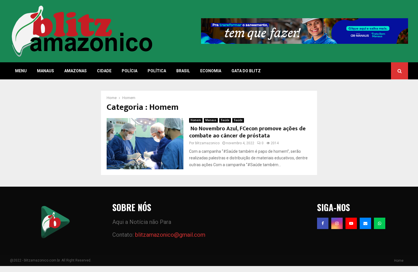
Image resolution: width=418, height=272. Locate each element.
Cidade (104, 71)
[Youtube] (351, 223)
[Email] (365, 223)
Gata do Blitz (246, 71)
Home (398, 261)
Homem (196, 120)
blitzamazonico (207, 143)
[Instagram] (337, 223)
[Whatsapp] (379, 223)
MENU (21, 71)
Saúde (225, 120)
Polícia (129, 71)
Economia (210, 71)
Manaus (45, 71)
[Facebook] (322, 223)
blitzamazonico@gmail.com (170, 234)
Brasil (183, 71)
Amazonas (75, 71)
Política (157, 71)
